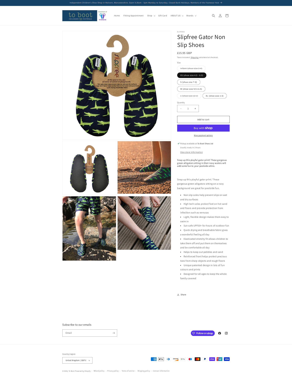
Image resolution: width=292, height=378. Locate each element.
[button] (150, 15)
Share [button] (183, 294)
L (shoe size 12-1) (190, 96)
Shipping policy (143, 371)
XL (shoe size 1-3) (215, 95)
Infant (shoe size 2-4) (192, 69)
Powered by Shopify (83, 371)
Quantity (181, 102)
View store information (191, 152)
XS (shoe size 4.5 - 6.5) (191, 75)
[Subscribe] (113, 333)
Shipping (194, 57)
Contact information (161, 371)
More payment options (203, 135)
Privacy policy (113, 371)
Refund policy (99, 371)
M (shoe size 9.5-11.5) (191, 89)
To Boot (72, 371)
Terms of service (128, 371)
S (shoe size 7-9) (188, 82)
